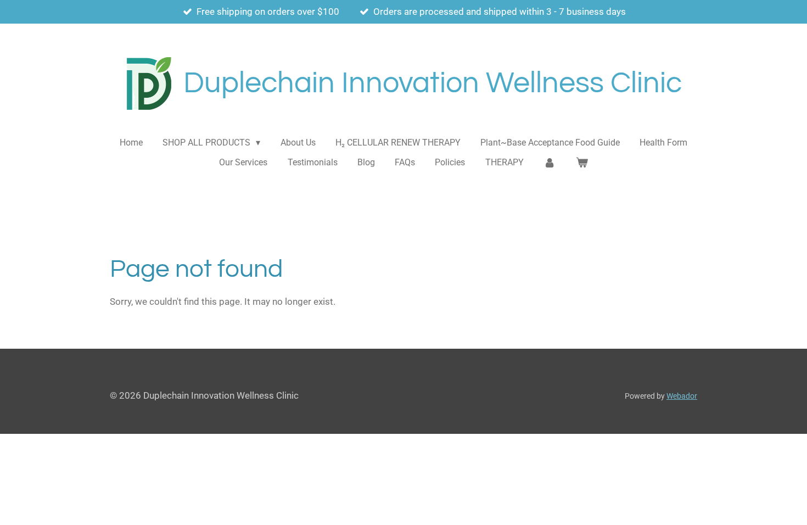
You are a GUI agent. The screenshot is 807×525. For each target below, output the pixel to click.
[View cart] (581, 162)
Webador (681, 396)
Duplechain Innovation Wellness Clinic (432, 83)
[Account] (549, 162)
